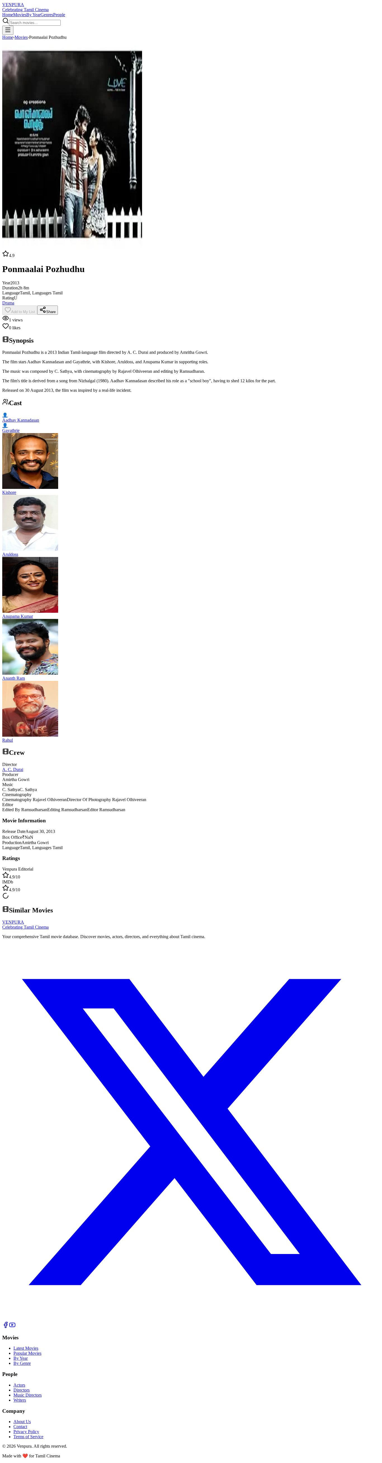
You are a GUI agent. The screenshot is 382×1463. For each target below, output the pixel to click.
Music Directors (27, 1395)
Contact (20, 1426)
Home (7, 14)
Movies (19, 14)
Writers (19, 1400)
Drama (8, 303)
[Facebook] (5, 1326)
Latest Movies (25, 1348)
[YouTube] (12, 1326)
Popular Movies (27, 1353)
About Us (22, 1421)
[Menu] (7, 30)
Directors (21, 1390)
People (59, 14)
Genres (47, 14)
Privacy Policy (26, 1431)
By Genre (22, 1363)
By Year (33, 14)
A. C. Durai (12, 769)
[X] (191, 1319)
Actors (19, 1385)
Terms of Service (28, 1436)
